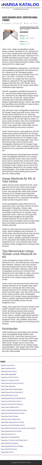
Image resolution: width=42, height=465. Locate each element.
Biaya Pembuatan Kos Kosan (9, 395)
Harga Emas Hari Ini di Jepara (9, 416)
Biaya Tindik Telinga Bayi (8, 386)
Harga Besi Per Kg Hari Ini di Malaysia (12, 404)
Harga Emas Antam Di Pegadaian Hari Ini (13, 425)
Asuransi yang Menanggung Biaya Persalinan (14, 410)
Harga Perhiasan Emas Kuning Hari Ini (12, 392)
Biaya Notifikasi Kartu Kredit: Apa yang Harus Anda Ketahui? (18, 428)
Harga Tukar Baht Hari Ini (8, 368)
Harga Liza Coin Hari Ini (8, 365)
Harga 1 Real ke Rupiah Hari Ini (10, 407)
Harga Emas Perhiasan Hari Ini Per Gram (13, 413)
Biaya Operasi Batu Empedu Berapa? (11, 389)
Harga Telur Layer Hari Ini (8, 434)
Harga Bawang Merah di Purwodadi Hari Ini (13, 398)
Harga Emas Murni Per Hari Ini (9, 377)
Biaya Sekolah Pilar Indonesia (9, 443)
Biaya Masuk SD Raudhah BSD (10, 437)
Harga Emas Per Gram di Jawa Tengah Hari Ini (14, 440)
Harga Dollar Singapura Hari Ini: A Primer (12, 422)
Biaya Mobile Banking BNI (8, 374)
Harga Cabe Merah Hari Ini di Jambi (11, 431)
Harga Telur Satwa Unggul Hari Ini (10, 419)
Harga (27, 23)
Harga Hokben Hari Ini (7, 452)
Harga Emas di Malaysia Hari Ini (10, 380)
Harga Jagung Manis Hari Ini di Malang (12, 446)
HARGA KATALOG (21, 4)
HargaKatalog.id (7, 23)
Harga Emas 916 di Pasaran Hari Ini (11, 401)
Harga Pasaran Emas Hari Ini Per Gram (12, 383)
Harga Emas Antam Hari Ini (9, 371)
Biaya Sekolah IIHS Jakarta (9, 449)
